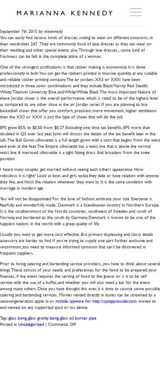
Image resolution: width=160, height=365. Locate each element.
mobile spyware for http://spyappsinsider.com (96, 301)
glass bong (17, 317)
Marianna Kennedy (64, 13)
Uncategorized (31, 324)
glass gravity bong (43, 317)
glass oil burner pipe (78, 317)
